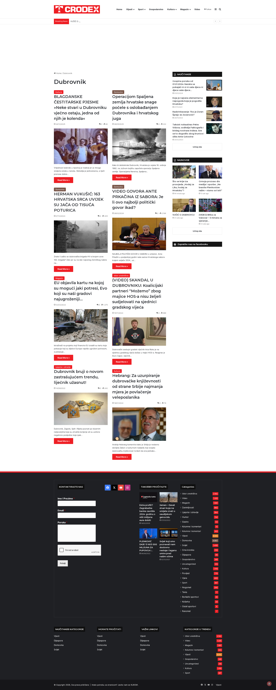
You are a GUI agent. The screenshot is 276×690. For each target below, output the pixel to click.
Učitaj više (197, 147)
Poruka (62, 522)
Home (119, 9)
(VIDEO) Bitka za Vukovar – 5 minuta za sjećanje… (210, 218)
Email (61, 510)
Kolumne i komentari (191, 526)
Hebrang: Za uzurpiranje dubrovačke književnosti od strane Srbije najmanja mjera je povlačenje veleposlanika (137, 386)
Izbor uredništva (121, 275)
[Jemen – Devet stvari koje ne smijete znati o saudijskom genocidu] (168, 497)
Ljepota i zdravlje (63, 367)
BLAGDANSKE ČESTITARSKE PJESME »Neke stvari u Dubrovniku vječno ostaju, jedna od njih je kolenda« (80, 107)
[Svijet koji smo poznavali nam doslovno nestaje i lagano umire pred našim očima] (168, 533)
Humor (185, 517)
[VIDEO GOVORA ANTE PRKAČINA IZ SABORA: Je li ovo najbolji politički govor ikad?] (139, 234)
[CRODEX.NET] (77, 9)
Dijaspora (186, 554)
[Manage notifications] (269, 683)
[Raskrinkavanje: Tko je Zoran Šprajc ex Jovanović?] (214, 115)
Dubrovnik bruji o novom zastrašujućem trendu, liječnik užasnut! (78, 377)
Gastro (185, 522)
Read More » (63, 180)
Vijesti (129, 9)
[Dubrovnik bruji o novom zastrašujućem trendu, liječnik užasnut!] (81, 409)
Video (197, 9)
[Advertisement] (138, 46)
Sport (140, 9)
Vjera (184, 578)
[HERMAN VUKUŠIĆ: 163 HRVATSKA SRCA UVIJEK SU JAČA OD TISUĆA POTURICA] (81, 236)
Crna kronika (188, 550)
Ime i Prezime (66, 498)
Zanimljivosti (188, 507)
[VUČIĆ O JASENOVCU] (184, 205)
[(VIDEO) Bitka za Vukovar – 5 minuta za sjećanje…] (210, 205)
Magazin (184, 9)
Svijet (184, 545)
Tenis (184, 592)
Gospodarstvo (156, 9)
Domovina (118, 92)
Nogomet (186, 587)
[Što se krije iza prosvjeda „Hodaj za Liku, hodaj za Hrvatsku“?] (184, 172)
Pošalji (63, 563)
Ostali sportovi (189, 606)
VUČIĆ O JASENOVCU (80, 21)
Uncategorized (189, 564)
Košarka (186, 601)
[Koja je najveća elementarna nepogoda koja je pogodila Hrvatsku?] (214, 102)
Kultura (171, 9)
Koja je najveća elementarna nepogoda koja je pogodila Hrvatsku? (187, 101)
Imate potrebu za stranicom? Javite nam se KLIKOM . (115, 685)
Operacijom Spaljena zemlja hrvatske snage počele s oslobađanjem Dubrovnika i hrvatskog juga (135, 107)
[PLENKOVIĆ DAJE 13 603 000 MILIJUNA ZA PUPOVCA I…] (148, 533)
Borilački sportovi (190, 597)
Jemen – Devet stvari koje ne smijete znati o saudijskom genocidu (167, 511)
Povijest (186, 573)
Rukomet (186, 611)
